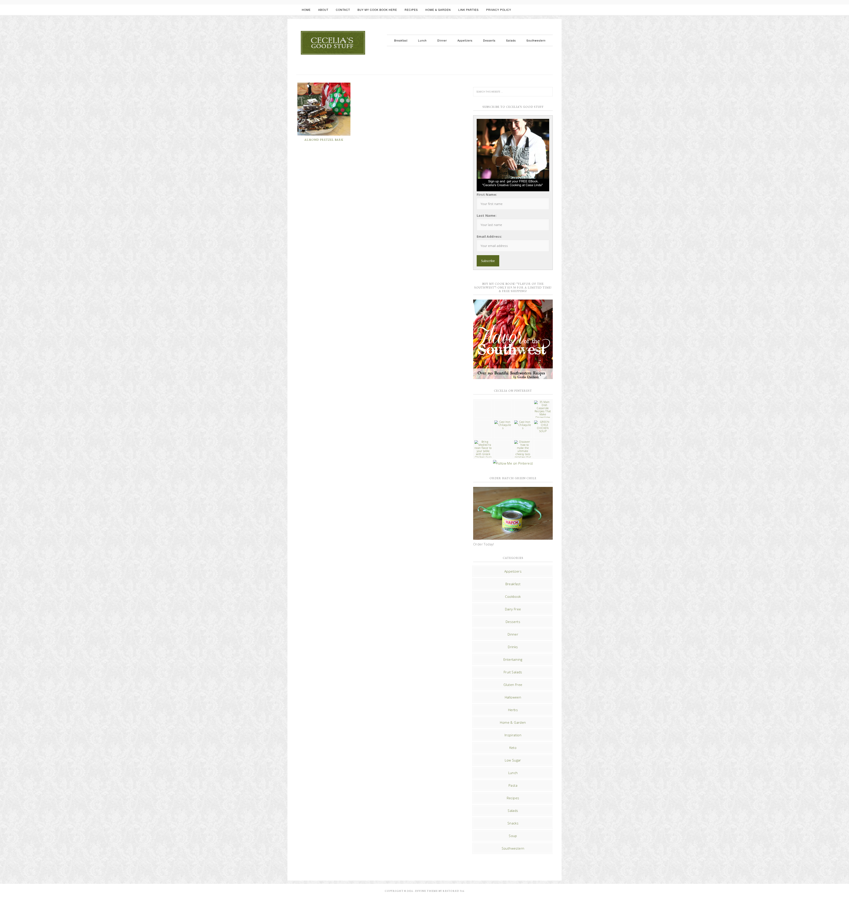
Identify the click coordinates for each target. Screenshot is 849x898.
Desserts (513, 621)
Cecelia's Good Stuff (332, 43)
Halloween (513, 697)
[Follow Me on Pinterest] (513, 463)
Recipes (513, 798)
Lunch (513, 773)
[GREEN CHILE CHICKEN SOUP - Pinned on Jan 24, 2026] (542, 426)
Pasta (513, 785)
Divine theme (426, 891)
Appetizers (513, 571)
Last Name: (486, 215)
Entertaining (512, 659)
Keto (513, 747)
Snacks (512, 823)
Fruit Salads (513, 672)
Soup (513, 835)
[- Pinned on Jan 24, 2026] (503, 441)
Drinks (513, 647)
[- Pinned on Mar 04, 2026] (483, 402)
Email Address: (489, 236)
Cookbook (513, 596)
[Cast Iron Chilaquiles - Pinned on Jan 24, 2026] (503, 425)
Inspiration (513, 735)
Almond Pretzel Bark (323, 140)
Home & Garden (513, 722)
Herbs (513, 710)
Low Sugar (513, 760)
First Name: (487, 194)
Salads (513, 810)
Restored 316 (453, 891)
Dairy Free (513, 609)
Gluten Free (512, 684)
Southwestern (513, 848)
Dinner (513, 634)
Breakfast (513, 584)
